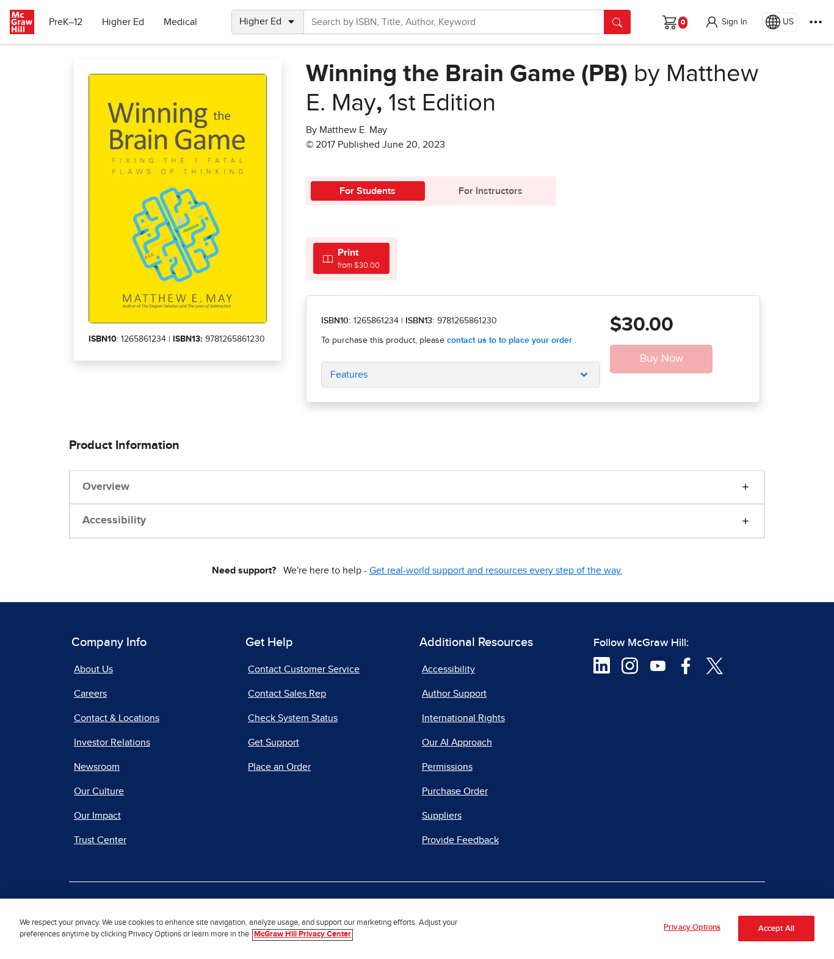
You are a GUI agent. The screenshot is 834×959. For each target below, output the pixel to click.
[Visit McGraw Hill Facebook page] (686, 665)
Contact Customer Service (304, 669)
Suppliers (442, 816)
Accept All (776, 929)
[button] (726, 22)
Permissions (447, 767)
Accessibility (114, 520)
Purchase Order (455, 791)
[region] (417, 929)
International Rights (463, 718)
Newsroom (97, 767)
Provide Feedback (460, 840)
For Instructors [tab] (491, 191)
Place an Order (279, 767)
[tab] (351, 258)
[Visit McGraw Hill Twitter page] (714, 665)
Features (349, 374)
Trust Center (100, 840)
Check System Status (293, 718)
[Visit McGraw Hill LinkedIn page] (601, 665)
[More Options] (815, 22)
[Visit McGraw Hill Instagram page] (630, 665)
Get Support (273, 742)
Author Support (454, 694)
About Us (93, 669)
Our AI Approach (457, 742)
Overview (105, 486)
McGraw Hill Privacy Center (302, 935)
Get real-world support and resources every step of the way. (496, 570)
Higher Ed (123, 22)
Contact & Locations (116, 718)
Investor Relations (112, 742)
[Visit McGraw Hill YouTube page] (658, 665)
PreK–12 (65, 22)
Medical (180, 22)
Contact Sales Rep (287, 694)
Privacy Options (692, 928)
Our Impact (97, 816)
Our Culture (99, 791)
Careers (90, 694)
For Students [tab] (367, 191)
